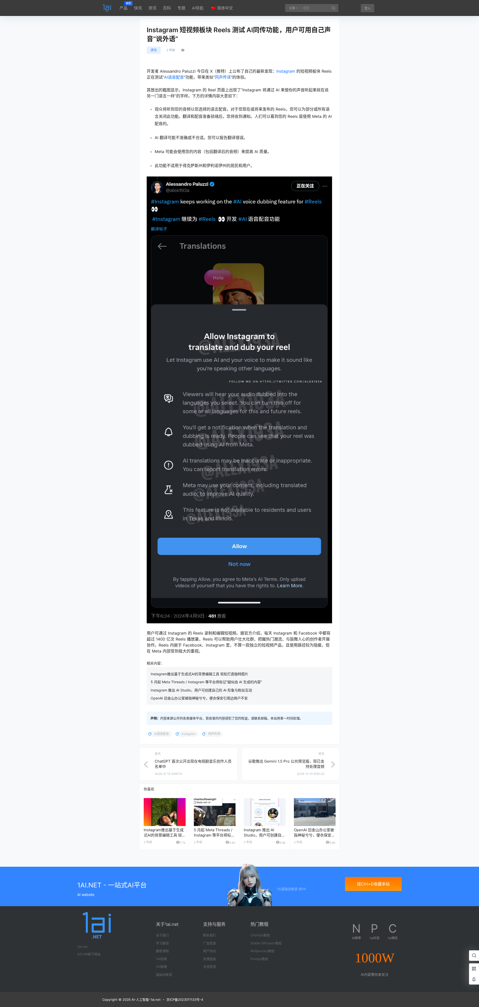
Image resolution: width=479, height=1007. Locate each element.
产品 (123, 6)
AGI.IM (82, 954)
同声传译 (223, 77)
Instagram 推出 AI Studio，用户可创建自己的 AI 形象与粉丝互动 (201, 690)
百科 (167, 7)
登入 (367, 8)
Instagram (285, 71)
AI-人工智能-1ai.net (145, 1000)
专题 (181, 7)
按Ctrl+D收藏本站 (373, 883)
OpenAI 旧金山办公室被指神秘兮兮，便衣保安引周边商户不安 (199, 698)
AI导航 (198, 7)
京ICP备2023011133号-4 (184, 1000)
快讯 (138, 7)
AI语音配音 (174, 77)
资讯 (152, 7)
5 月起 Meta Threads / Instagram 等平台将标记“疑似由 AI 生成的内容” (206, 682)
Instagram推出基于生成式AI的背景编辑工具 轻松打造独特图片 (199, 674)
